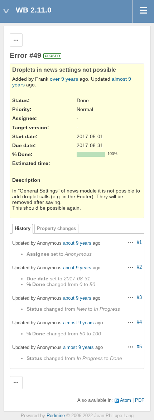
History (22, 228)
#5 (139, 346)
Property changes (56, 228)
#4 (139, 322)
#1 (139, 242)
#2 (139, 267)
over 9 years (64, 79)
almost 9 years (78, 322)
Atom (125, 400)
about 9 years (77, 243)
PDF (139, 400)
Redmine (56, 415)
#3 (139, 297)
